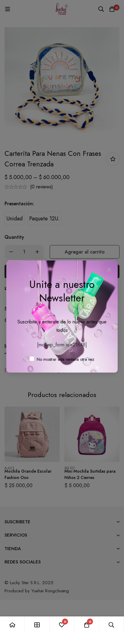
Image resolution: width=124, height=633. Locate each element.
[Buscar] (111, 624)
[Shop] (37, 624)
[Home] (12, 624)
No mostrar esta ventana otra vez (65, 359)
